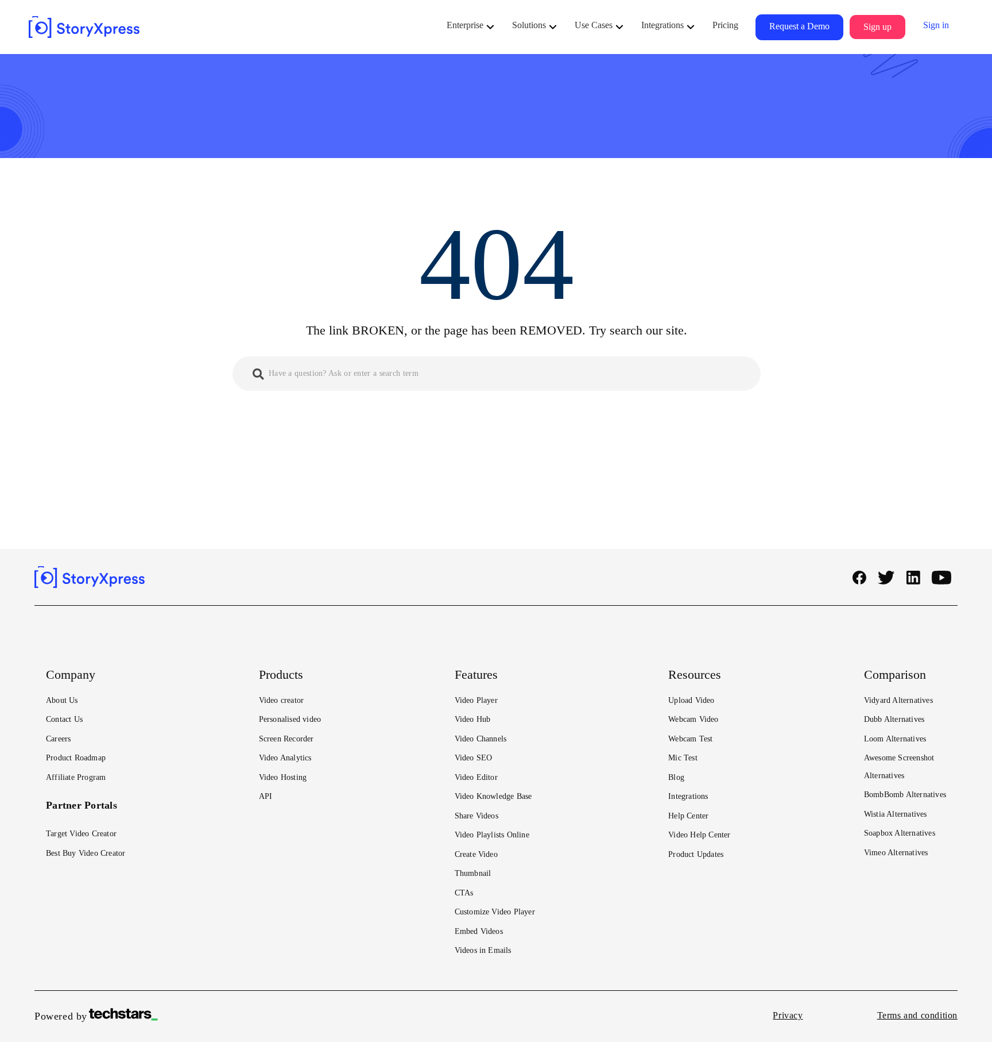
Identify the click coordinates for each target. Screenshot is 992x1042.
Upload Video (691, 700)
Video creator (281, 700)
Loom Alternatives (895, 739)
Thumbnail (473, 873)
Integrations (688, 796)
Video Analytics (285, 757)
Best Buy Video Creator (85, 853)
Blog (676, 777)
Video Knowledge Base (493, 796)
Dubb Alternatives (894, 719)
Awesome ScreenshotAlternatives (899, 766)
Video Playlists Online (492, 834)
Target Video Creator (81, 833)
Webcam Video (693, 719)
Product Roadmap (76, 757)
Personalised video (290, 719)
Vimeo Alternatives (896, 852)
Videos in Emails (483, 950)
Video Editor (476, 777)
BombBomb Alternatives (905, 794)
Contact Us (64, 719)
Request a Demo (799, 26)
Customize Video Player (495, 912)
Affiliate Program (76, 777)
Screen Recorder (286, 739)
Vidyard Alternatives (898, 700)
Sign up (877, 27)
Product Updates (695, 854)
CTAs (464, 893)
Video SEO (474, 757)
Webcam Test (690, 739)
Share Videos (476, 816)
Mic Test (683, 757)
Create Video (476, 854)
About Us (62, 700)
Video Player (476, 700)
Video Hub (473, 719)
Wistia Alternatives (895, 814)
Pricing (725, 25)
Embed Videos (479, 931)
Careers (58, 739)
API (266, 796)
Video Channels (481, 739)
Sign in (936, 25)
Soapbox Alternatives (899, 833)
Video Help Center (699, 834)
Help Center (688, 816)
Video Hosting (283, 777)
